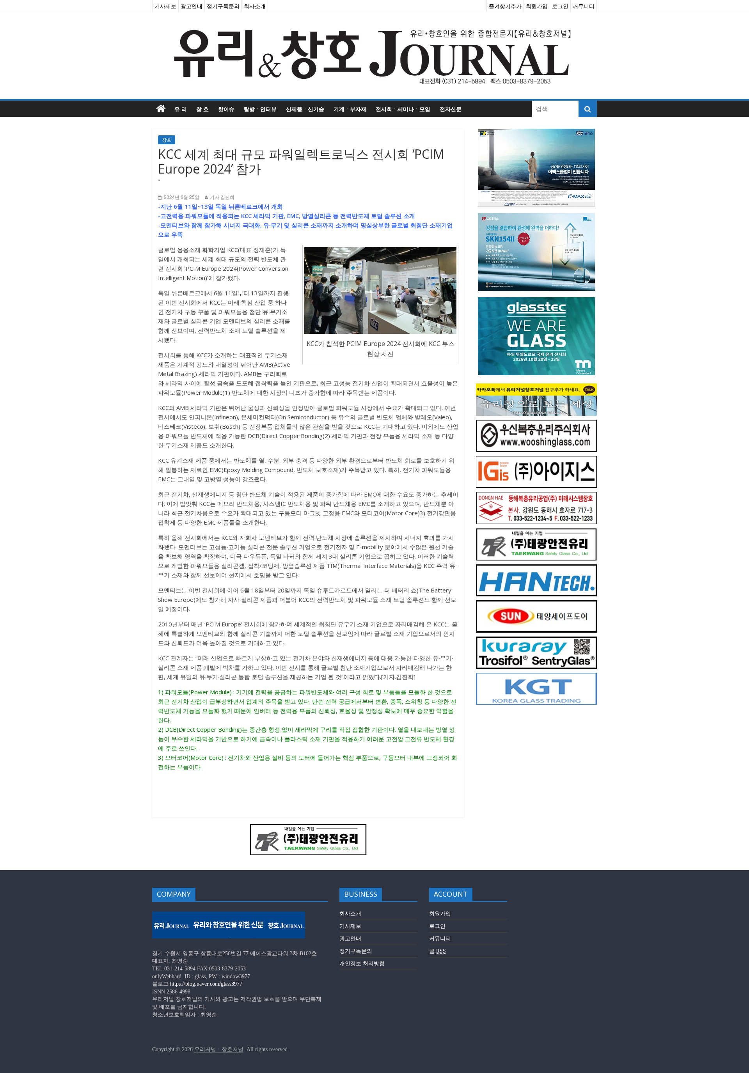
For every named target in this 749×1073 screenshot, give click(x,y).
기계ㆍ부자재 (350, 109)
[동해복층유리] (536, 496)
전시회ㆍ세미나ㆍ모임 (403, 109)
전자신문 (450, 109)
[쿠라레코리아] (536, 640)
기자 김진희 (222, 197)
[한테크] (536, 568)
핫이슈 (226, 109)
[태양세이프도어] (536, 604)
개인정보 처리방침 (362, 964)
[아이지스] (536, 460)
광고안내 (191, 6)
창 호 (202, 109)
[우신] (536, 423)
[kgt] (536, 677)
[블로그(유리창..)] (536, 387)
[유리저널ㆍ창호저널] (161, 109)
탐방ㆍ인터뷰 (260, 109)
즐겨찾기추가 (505, 6)
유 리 (180, 109)
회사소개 (255, 6)
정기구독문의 (223, 6)
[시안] (308, 828)
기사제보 (165, 6)
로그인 (560, 6)
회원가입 (537, 6)
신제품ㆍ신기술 (305, 109)
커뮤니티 (584, 6)
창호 (166, 140)
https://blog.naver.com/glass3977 (206, 984)
